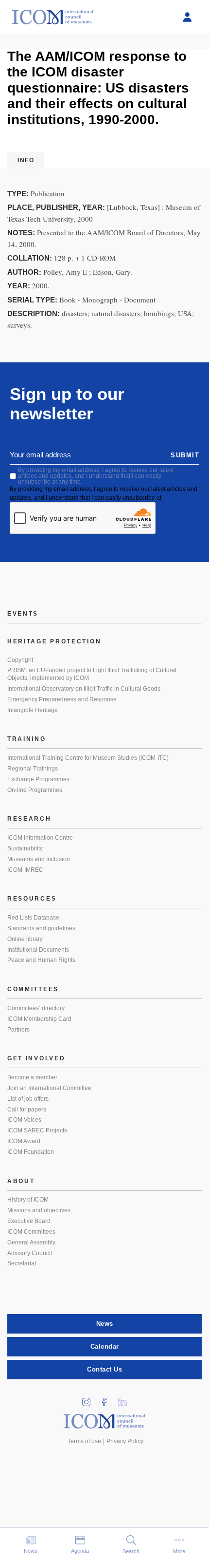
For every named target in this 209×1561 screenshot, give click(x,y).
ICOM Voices (24, 1119)
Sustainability (25, 848)
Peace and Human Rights (41, 960)
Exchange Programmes (38, 779)
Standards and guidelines (41, 928)
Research (29, 818)
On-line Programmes (34, 790)
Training (26, 738)
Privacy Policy (124, 1441)
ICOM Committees (31, 1231)
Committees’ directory (36, 1008)
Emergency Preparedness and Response (62, 699)
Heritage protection (54, 641)
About (21, 1181)
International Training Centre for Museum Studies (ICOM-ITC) (88, 757)
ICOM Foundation (30, 1151)
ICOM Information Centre (40, 837)
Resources (31, 898)
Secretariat (21, 1263)
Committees (33, 989)
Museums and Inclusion (38, 859)
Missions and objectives (38, 1210)
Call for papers (26, 1109)
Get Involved (36, 1058)
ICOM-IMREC (25, 869)
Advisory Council (29, 1253)
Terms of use (84, 1441)
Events (22, 613)
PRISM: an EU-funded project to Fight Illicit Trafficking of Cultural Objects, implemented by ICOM (91, 674)
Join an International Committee (49, 1088)
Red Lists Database (33, 917)
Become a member (32, 1077)
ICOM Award (23, 1141)
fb (107, 1399)
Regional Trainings (32, 768)
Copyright (20, 660)
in (89, 1399)
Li (125, 1399)
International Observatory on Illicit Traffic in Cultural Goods (83, 688)
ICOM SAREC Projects (37, 1130)
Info (25, 160)
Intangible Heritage (32, 710)
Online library (25, 939)
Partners (18, 1029)
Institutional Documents (38, 949)
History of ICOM (28, 1199)
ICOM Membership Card (39, 1019)
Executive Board (29, 1221)
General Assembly (31, 1242)
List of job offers (28, 1098)
